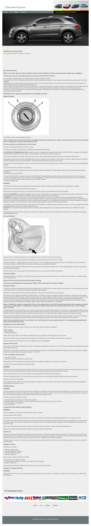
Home (6, 12)
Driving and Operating (9, 53)
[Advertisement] (46, 62)
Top (11, 12)
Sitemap (16, 12)
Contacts (23, 12)
